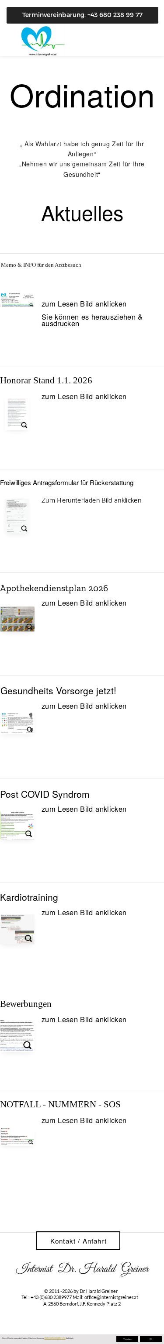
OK (151, 1339)
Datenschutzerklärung (55, 1338)
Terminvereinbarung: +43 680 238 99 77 (82, 15)
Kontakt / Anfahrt (78, 1240)
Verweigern (127, 1339)
